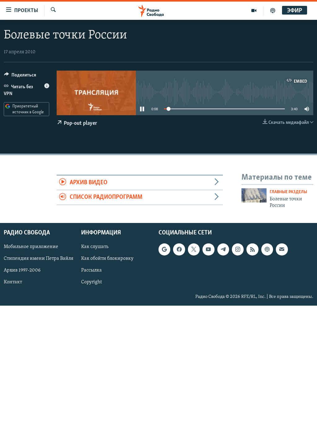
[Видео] (254, 10)
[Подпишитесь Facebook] (179, 249)
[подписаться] (282, 249)
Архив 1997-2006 (22, 270)
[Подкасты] (267, 249)
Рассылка (91, 270)
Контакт (13, 282)
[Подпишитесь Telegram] (223, 249)
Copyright (91, 282)
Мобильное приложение (31, 246)
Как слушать (94, 246)
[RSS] (252, 249)
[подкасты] (272, 10)
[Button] (20, 76)
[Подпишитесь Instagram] (238, 249)
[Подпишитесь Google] (164, 249)
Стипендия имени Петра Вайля (38, 258)
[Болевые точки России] (254, 195)
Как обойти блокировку (107, 258)
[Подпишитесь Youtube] (208, 249)
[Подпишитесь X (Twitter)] (194, 249)
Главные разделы (288, 192)
